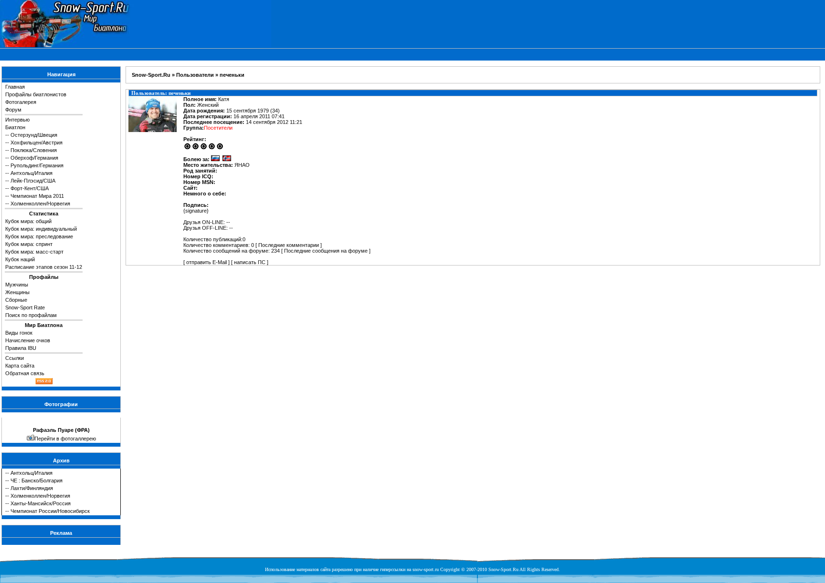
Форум (13, 110)
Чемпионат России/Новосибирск (50, 511)
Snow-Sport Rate (25, 307)
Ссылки (14, 358)
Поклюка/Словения (34, 150)
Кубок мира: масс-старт (34, 252)
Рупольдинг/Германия (37, 165)
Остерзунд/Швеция (34, 135)
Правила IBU (20, 348)
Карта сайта (19, 365)
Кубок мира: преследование (39, 236)
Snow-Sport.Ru (151, 75)
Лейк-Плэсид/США (33, 181)
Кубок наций (20, 259)
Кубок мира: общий (28, 221)
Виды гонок (18, 333)
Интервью (17, 120)
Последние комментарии (288, 245)
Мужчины (16, 284)
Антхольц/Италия (32, 173)
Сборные (16, 300)
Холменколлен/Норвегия (40, 203)
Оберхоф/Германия (34, 158)
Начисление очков (27, 340)
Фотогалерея (20, 102)
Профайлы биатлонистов (35, 94)
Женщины (17, 292)
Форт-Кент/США (30, 188)
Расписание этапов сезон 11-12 (43, 267)
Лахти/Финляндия (32, 488)
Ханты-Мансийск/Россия (41, 503)
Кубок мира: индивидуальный (41, 229)
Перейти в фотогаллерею (65, 438)
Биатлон (15, 127)
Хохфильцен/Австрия (37, 142)
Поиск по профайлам (31, 315)
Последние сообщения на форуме (326, 251)
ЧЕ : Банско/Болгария (37, 480)
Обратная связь (24, 373)
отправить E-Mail (206, 262)
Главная (15, 87)
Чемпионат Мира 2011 (37, 196)
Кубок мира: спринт (29, 244)
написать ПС (249, 262)
